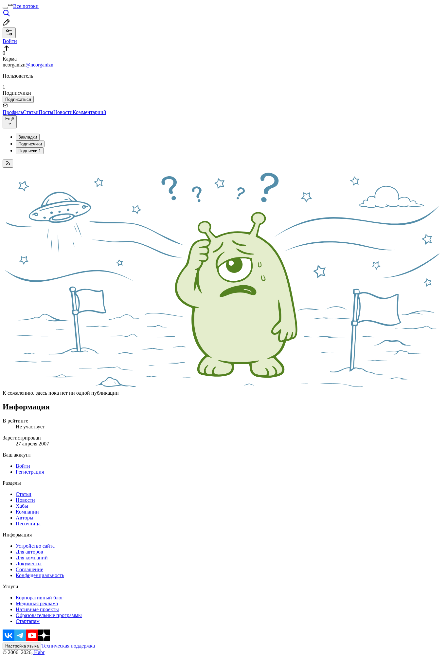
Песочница (28, 523)
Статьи (31, 112)
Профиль (13, 112)
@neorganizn (39, 64)
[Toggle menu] (5, 8)
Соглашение (29, 569)
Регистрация (30, 472)
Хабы (22, 506)
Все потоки (26, 6)
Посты (46, 112)
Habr (39, 652)
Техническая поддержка (68, 646)
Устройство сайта (35, 546)
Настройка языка (22, 646)
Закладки (27, 137)
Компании (27, 512)
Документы (29, 563)
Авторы (24, 517)
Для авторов (29, 552)
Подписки (29, 150)
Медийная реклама (37, 603)
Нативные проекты (37, 609)
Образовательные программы (49, 615)
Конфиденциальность (40, 575)
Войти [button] (10, 41)
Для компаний (32, 557)
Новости (63, 112)
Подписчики (30, 143)
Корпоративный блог (39, 597)
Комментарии (89, 112)
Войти (23, 466)
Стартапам (28, 621)
